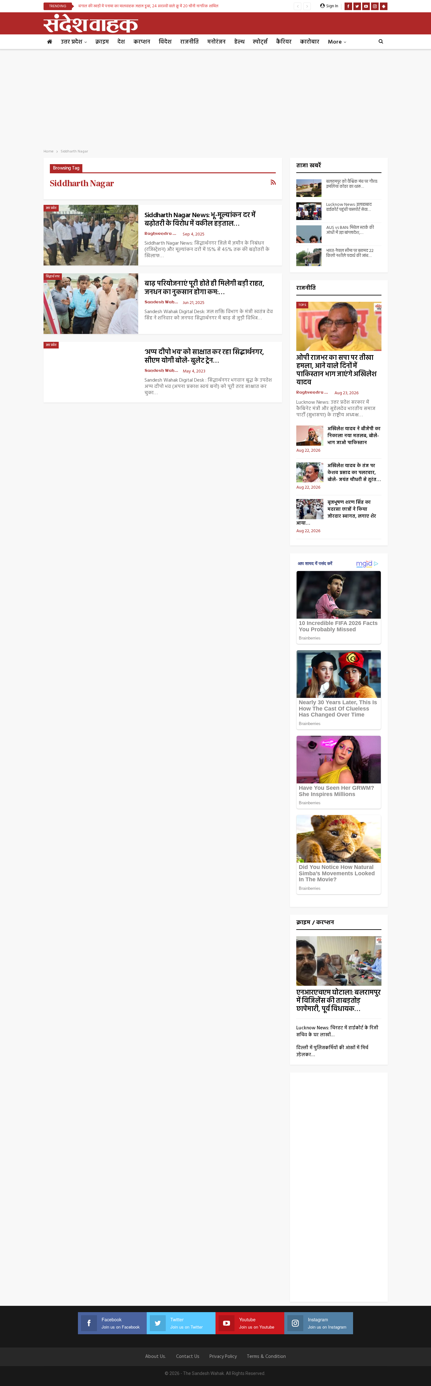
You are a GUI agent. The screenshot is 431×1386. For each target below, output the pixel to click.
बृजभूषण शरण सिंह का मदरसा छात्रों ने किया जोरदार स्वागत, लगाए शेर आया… (336, 513)
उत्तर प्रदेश (71, 42)
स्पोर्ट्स (260, 42)
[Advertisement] (215, 97)
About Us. (155, 1356)
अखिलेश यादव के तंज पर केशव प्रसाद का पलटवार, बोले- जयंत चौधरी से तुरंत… (354, 473)
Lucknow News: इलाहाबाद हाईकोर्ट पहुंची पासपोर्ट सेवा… (349, 207)
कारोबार (309, 42)
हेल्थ (239, 42)
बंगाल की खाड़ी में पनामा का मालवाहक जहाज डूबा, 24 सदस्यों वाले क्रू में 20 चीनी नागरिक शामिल (148, 6)
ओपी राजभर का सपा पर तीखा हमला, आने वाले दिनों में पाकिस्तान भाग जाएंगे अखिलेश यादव (336, 370)
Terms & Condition (266, 1356)
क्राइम (102, 42)
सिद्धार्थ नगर (53, 276)
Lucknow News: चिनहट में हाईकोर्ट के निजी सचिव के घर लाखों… (337, 1031)
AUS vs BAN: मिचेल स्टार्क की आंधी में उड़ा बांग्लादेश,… (350, 230)
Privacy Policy (223, 1356)
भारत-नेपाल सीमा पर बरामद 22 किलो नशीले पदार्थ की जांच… (350, 253)
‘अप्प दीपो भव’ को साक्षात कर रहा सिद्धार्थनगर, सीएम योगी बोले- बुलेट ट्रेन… (204, 356)
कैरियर (284, 42)
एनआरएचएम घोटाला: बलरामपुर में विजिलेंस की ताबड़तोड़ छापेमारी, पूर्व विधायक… (338, 1001)
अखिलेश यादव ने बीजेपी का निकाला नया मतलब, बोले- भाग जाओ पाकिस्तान (354, 436)
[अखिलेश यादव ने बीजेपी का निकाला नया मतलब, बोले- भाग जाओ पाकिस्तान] (309, 435)
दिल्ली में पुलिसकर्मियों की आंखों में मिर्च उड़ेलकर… (332, 1051)
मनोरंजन (216, 42)
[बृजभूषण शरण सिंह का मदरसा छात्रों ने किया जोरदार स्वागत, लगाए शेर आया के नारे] (309, 509)
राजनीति (189, 42)
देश (121, 42)
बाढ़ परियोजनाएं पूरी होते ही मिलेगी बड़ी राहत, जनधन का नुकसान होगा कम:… (204, 288)
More (335, 42)
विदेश (165, 42)
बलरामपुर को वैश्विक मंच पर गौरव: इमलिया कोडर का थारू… (352, 184)
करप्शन (141, 42)
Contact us (187, 1356)
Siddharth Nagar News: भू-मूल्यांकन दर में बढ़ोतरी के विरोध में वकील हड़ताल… (200, 219)
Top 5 (302, 304)
